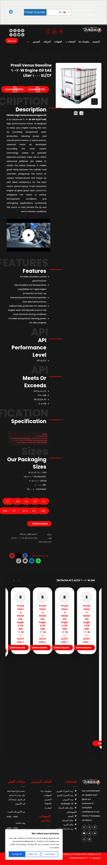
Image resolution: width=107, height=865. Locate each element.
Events (48, 803)
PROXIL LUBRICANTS (28, 534)
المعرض (48, 799)
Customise (50, 854)
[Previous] (19, 580)
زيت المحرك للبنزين (64, 791)
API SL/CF (29, 538)
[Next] (14, 580)
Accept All (17, 854)
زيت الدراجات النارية (64, 828)
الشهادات (48, 795)
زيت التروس (68, 799)
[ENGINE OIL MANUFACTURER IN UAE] (92, 30)
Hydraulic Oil (67, 803)
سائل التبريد (68, 824)
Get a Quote (41, 523)
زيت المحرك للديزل (65, 795)
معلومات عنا (46, 791)
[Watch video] (28, 235)
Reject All (32, 854)
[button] (22, 30)
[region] (34, 844)
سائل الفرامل (67, 820)
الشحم (70, 816)
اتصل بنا (48, 807)
